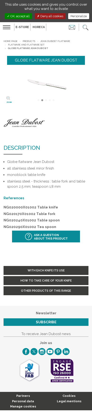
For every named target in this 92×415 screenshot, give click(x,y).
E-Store (22, 27)
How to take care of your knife (46, 280)
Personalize (79, 16)
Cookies (69, 396)
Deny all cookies (51, 16)
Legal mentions (69, 401)
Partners (23, 396)
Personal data (23, 401)
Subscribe (46, 322)
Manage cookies (23, 406)
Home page (10, 41)
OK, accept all (20, 16)
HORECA (39, 27)
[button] (85, 27)
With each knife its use (46, 270)
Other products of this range (46, 290)
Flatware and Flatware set (26, 44)
